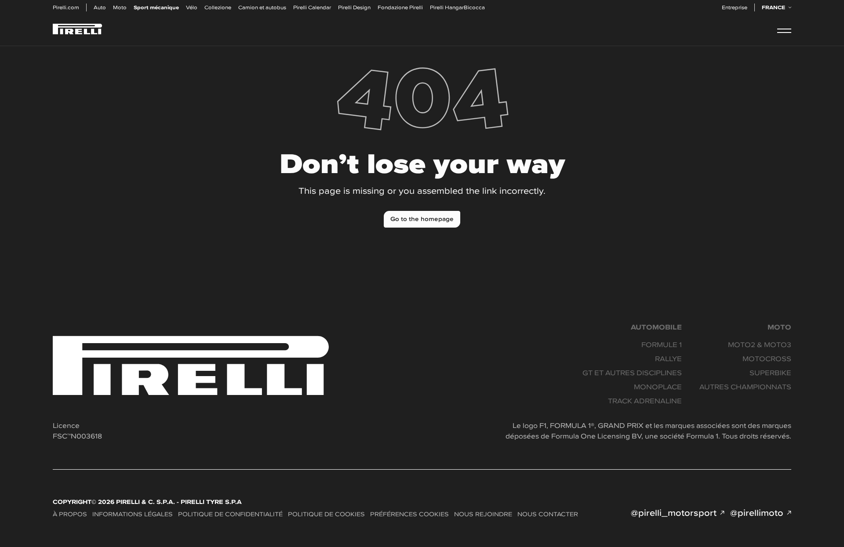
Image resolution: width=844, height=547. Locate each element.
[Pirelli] (77, 30)
